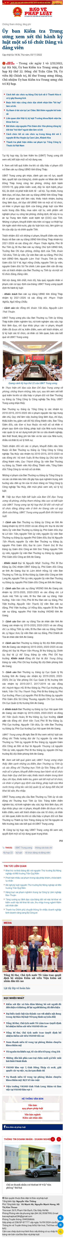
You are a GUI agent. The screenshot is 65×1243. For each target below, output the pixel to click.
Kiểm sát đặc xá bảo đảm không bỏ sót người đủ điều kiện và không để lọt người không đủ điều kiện (33, 1006)
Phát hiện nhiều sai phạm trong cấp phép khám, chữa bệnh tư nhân (33, 879)
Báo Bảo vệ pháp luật (15, 1127)
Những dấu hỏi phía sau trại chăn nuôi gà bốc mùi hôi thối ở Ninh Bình (33, 1060)
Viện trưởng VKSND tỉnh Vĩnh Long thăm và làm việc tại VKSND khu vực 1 (33, 1088)
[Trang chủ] (32, 12)
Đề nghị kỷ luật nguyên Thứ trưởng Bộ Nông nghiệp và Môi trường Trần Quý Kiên (33, 886)
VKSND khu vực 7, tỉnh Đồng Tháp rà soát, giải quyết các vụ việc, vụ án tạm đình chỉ (33, 1069)
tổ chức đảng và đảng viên (37, 852)
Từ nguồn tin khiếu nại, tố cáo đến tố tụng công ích (33, 1051)
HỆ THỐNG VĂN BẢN (32, 1098)
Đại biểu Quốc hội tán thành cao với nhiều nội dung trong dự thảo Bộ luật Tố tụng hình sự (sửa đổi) (33, 1015)
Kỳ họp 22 (8, 852)
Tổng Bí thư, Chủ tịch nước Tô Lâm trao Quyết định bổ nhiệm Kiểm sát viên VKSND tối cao (33, 1025)
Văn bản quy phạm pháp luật (32, 1107)
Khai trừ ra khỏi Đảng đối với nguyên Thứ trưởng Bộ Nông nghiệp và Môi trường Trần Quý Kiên (33, 872)
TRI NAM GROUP (11, 1238)
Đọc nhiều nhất (14, 998)
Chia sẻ (60, 1218)
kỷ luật (19, 852)
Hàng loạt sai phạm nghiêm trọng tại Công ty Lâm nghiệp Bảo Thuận (33, 893)
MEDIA (8, 922)
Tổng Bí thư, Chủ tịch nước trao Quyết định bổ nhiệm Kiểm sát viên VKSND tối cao (33, 1034)
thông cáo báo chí (43, 847)
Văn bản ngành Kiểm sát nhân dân (32, 1116)
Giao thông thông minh (33, 1238)
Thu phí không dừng (12, 1241)
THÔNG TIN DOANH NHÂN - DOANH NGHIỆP (28, 1139)
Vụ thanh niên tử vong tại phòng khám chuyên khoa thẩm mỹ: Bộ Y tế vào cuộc (33, 1078)
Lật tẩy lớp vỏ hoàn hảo (17, 988)
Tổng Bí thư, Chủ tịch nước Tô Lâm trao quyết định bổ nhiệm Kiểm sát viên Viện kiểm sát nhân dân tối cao (32, 978)
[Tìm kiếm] (60, 1232)
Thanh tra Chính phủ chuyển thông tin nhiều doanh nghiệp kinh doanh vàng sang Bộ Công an (33, 911)
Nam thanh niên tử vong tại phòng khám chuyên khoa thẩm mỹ (33, 1044)
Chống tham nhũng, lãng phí (16, 24)
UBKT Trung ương (23, 847)
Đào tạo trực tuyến (34, 1241)
